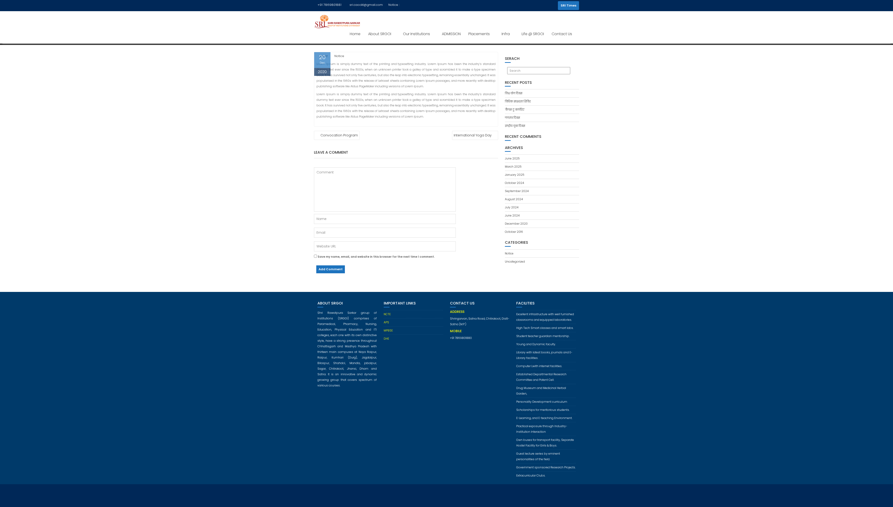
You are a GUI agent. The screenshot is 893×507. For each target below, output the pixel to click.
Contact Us (562, 34)
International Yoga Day (473, 135)
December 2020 (516, 224)
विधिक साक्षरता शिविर (518, 101)
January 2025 (514, 175)
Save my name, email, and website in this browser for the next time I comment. (376, 257)
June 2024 (512, 215)
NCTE (387, 314)
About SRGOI (379, 34)
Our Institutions (416, 34)
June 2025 (512, 158)
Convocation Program (339, 135)
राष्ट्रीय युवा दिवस (515, 126)
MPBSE (388, 330)
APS (386, 322)
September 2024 (517, 191)
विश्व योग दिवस (513, 93)
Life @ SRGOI (533, 34)
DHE (386, 339)
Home (355, 34)
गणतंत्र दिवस (513, 118)
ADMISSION (451, 34)
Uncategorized (515, 262)
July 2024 (512, 207)
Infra (506, 34)
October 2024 (514, 183)
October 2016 (514, 232)
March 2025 (513, 167)
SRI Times (568, 5)
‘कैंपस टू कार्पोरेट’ (515, 110)
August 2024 (514, 199)
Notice (339, 56)
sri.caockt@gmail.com (366, 5)
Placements (479, 34)
